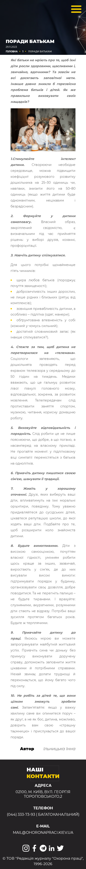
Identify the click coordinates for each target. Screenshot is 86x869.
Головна (12, 51)
